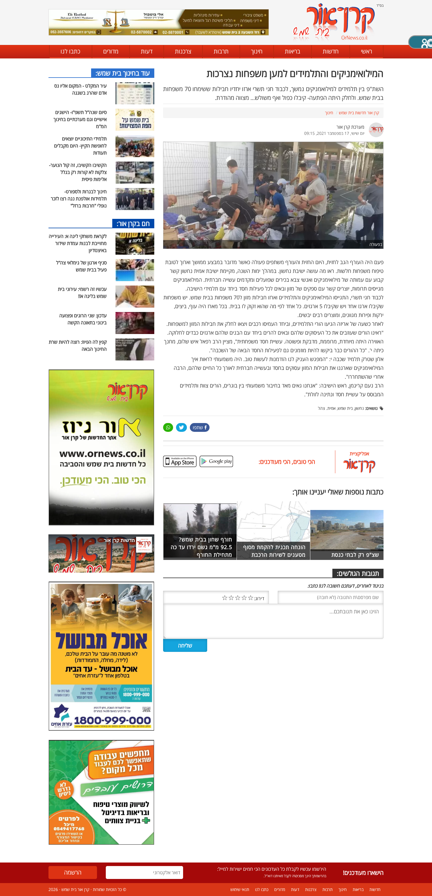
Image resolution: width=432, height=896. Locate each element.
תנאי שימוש (239, 889)
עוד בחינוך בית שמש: (123, 72)
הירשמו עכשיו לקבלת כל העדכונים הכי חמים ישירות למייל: (271, 869)
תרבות (221, 51)
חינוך (256, 51)
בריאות (292, 51)
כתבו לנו (70, 51)
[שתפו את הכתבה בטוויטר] (181, 427)
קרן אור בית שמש (75, 889)
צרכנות (183, 51)
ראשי (366, 51)
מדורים (110, 51)
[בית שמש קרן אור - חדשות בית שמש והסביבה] (334, 22)
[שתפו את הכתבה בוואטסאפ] (168, 427)
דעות (147, 51)
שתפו (198, 427)
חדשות (331, 51)
